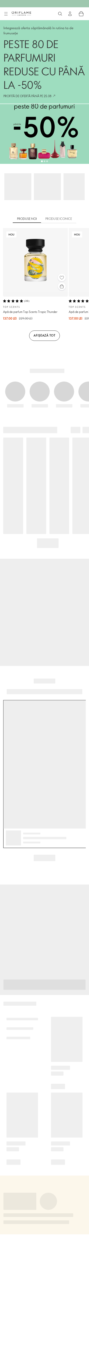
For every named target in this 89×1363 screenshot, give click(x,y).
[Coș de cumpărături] (81, 13)
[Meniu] (5, 14)
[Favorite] (62, 277)
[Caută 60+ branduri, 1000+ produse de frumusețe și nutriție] (60, 14)
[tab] (27, 219)
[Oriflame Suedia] (21, 13)
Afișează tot (44, 335)
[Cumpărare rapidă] (62, 286)
